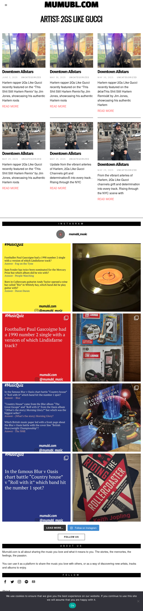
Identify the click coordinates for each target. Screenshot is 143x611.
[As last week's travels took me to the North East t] (36, 277)
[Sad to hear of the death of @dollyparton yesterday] (106, 277)
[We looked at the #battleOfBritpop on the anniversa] (36, 417)
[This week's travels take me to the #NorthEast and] (36, 347)
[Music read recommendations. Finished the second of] (106, 488)
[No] (138, 601)
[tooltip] (5, 582)
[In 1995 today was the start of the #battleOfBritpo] (36, 488)
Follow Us (71, 537)
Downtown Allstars (17, 71)
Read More (10, 106)
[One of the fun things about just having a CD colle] (106, 417)
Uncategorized (31, 77)
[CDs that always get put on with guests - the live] (106, 347)
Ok (72, 605)
